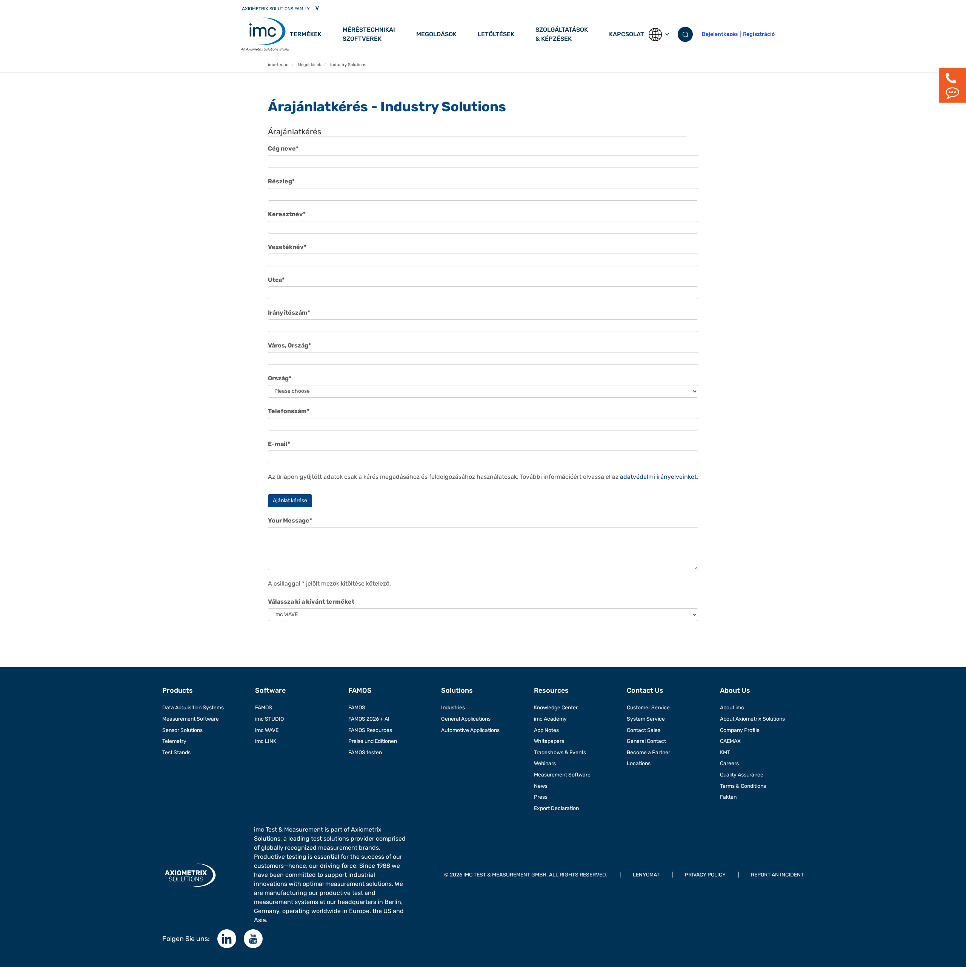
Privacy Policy (705, 875)
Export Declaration (556, 808)
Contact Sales (643, 730)
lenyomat (646, 875)
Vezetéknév (287, 247)
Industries (453, 707)
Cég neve (283, 148)
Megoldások (436, 34)
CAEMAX (730, 741)
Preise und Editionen (372, 741)
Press (541, 797)
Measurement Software (190, 719)
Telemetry (174, 741)
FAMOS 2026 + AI (368, 719)
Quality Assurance (741, 775)
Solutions (457, 690)
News (541, 786)
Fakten (728, 797)
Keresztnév (287, 214)
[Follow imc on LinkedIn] (226, 938)
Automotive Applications (470, 730)
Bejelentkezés (720, 34)
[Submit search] (685, 34)
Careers (729, 763)
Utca (276, 279)
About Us (735, 690)
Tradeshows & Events (560, 752)
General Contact (646, 741)
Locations (639, 763)
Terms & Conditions (743, 786)
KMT (725, 752)
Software (270, 690)
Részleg (281, 181)
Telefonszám (288, 411)
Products (177, 690)
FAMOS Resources (370, 730)
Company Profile (740, 730)
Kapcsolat (626, 34)
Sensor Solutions (182, 730)
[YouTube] (253, 938)
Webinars (545, 763)
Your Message (290, 520)
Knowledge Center (556, 707)
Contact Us (645, 690)
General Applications (466, 719)
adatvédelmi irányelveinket (658, 476)
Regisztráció (759, 34)
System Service (646, 719)
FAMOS (263, 707)
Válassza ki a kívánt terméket (311, 601)
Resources (551, 690)
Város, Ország (289, 345)
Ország (279, 378)
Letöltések (496, 34)
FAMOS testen (365, 752)
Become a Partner (648, 752)
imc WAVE (266, 730)
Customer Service (648, 707)
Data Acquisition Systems (193, 707)
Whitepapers (549, 741)
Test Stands (176, 752)
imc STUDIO (269, 719)
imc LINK (265, 741)
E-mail (279, 443)
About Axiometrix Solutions (752, 719)
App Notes (546, 730)
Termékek (305, 34)
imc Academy (550, 719)
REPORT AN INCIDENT (777, 875)
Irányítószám (289, 312)
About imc (732, 707)
